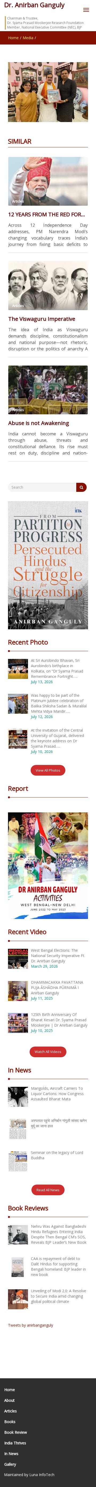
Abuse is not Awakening (38, 423)
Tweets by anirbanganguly (30, 1325)
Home (13, 37)
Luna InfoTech (41, 1474)
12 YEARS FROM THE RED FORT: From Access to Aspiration (48, 214)
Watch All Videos (48, 1051)
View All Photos (48, 770)
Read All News (48, 1190)
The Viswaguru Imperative (41, 318)
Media (28, 37)
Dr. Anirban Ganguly (34, 4)
